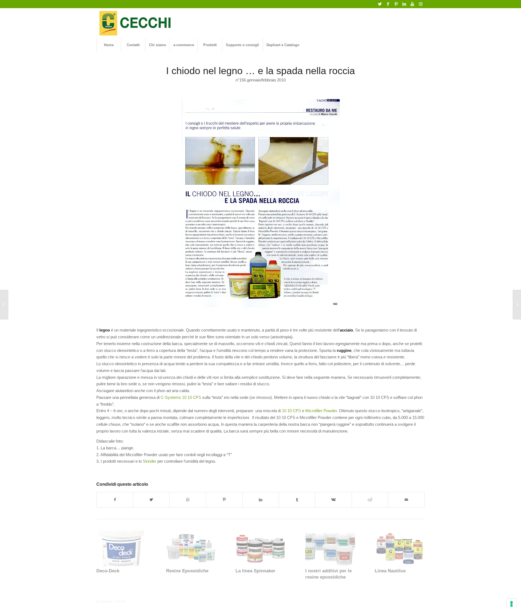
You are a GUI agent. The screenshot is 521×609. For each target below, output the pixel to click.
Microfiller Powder (321, 410)
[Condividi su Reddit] (370, 499)
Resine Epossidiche (187, 570)
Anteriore (104, 549)
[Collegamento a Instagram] (421, 4)
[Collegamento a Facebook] (388, 4)
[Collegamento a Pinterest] (396, 4)
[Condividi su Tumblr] (297, 499)
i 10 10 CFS (290, 410)
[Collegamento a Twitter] (380, 4)
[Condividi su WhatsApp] (188, 499)
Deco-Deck (107, 570)
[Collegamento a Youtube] (412, 4)
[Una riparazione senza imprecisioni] (4, 305)
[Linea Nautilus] (400, 548)
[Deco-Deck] (121, 548)
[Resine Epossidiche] (191, 548)
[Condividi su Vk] (333, 499)
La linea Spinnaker (255, 570)
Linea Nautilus (390, 570)
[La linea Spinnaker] (260, 548)
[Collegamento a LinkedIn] (404, 4)
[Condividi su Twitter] (151, 499)
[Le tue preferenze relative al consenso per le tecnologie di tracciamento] (511, 604)
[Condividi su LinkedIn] (261, 499)
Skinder (149, 461)
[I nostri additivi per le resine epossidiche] (330, 548)
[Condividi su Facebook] (115, 499)
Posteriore (416, 549)
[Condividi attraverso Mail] (406, 499)
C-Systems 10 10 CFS (181, 397)
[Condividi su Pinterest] (224, 499)
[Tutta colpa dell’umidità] (517, 305)
